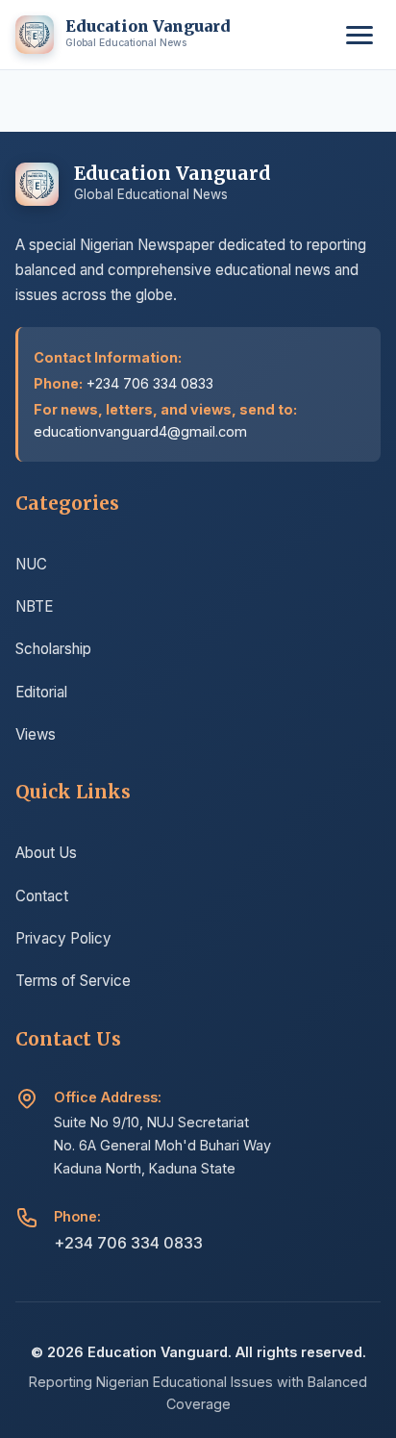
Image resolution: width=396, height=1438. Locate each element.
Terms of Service (73, 980)
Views (35, 734)
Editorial (41, 692)
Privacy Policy (63, 938)
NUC (31, 564)
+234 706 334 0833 (128, 1242)
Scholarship (53, 649)
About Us (46, 853)
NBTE (34, 606)
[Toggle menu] (359, 35)
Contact (41, 896)
